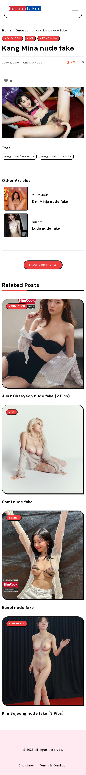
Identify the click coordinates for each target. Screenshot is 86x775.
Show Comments (43, 265)
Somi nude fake (17, 501)
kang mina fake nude (19, 156)
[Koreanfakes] (24, 8)
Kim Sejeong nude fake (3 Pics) (33, 713)
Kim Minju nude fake (50, 201)
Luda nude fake (46, 228)
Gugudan (23, 30)
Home (7, 30)
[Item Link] (42, 343)
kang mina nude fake (56, 156)
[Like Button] (6, 81)
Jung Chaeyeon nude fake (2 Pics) (36, 396)
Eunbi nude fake (18, 607)
